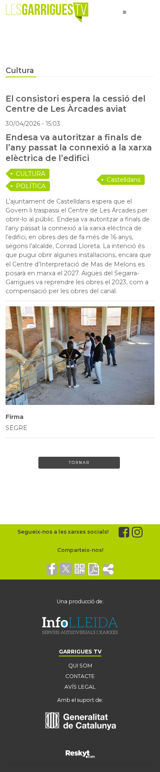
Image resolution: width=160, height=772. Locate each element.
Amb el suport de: (80, 700)
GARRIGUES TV (80, 651)
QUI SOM (80, 665)
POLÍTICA (31, 186)
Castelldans (123, 180)
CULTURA (30, 174)
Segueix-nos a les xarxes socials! (62, 532)
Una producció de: (80, 601)
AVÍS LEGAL (80, 687)
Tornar (79, 462)
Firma (14, 417)
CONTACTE (80, 676)
